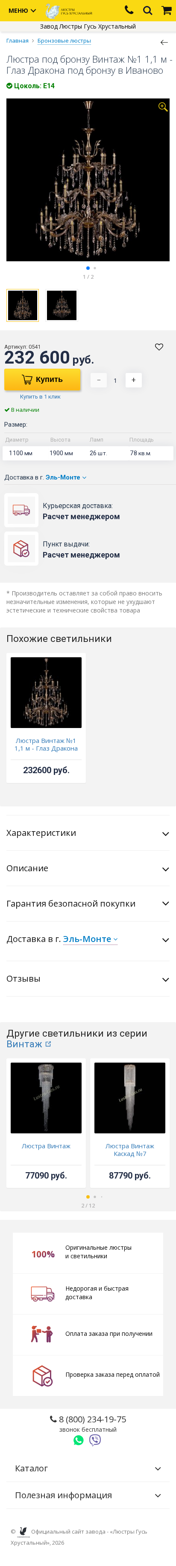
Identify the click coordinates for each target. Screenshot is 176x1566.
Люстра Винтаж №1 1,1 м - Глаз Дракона (46, 744)
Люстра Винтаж (46, 1145)
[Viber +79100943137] (95, 1440)
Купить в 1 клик (40, 396)
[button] (88, 268)
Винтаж (24, 1044)
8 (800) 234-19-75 (91, 1423)
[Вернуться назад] (164, 42)
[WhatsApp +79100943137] (78, 1440)
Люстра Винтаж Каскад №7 (130, 1149)
